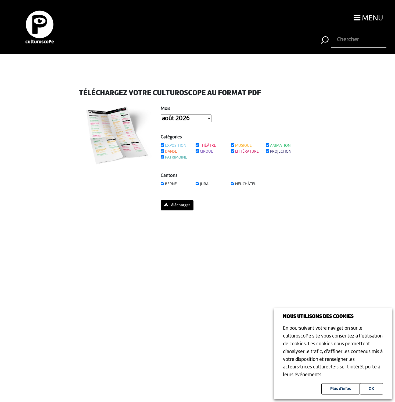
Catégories (171, 137)
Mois (165, 108)
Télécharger (179, 205)
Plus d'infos (340, 389)
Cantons (169, 175)
